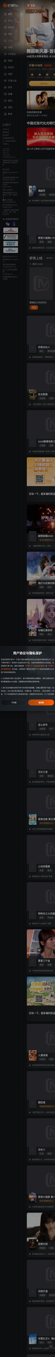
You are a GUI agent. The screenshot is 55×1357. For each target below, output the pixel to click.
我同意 (41, 703)
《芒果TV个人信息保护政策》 (35, 666)
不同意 (14, 703)
